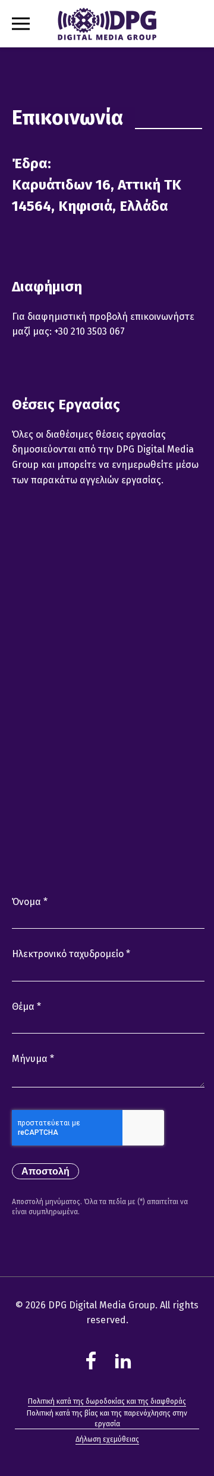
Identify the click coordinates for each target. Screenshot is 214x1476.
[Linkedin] (123, 1360)
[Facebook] (91, 1360)
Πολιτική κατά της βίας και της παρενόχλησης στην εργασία (107, 1418)
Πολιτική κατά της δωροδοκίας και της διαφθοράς (107, 1401)
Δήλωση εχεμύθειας (107, 1439)
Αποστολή (45, 1171)
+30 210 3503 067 (89, 331)
